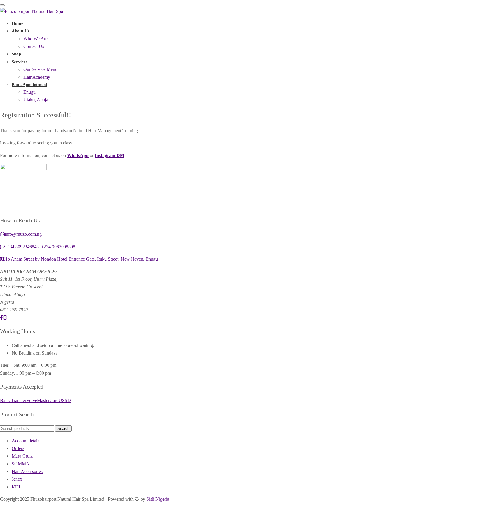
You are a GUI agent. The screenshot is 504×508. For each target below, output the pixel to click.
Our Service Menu (40, 69)
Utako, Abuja (35, 99)
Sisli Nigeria (157, 499)
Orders (18, 448)
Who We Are (35, 38)
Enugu (29, 92)
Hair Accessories (27, 471)
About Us (20, 31)
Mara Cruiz (22, 455)
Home (17, 23)
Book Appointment (29, 84)
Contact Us (33, 46)
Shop (16, 54)
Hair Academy (36, 77)
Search (63, 428)
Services (19, 62)
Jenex (17, 478)
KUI (16, 486)
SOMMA (20, 463)
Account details (26, 440)
